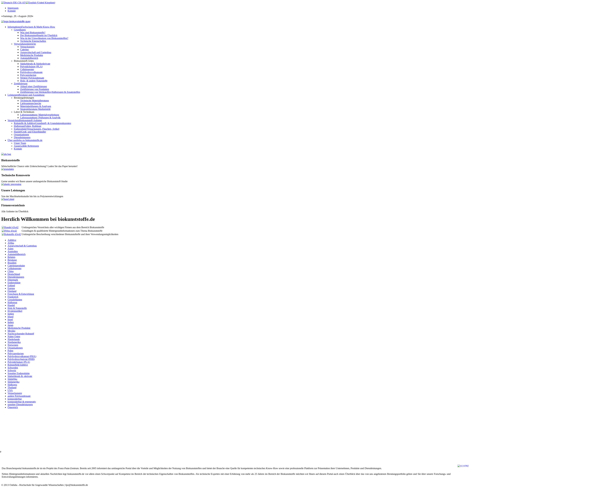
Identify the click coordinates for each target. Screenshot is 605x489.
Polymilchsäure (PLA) (19, 362)
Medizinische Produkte (19, 328)
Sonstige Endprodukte (19, 373)
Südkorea (12, 384)
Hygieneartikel (15, 311)
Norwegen (13, 345)
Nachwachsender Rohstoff (21, 333)
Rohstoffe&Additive (18, 364)
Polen (10, 350)
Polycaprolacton (16, 353)
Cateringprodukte (16, 265)
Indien (11, 313)
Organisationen (15, 347)
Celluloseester (14, 268)
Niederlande (14, 339)
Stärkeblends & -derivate (20, 376)
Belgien (11, 257)
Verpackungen (15, 393)
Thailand (12, 387)
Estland (11, 285)
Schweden (13, 367)
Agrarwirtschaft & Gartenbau (22, 245)
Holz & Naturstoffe (17, 308)
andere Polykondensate (19, 396)
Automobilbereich (17, 254)
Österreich (13, 407)
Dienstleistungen (16, 277)
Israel (10, 319)
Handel (11, 305)
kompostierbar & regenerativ (22, 401)
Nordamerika (14, 342)
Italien (11, 322)
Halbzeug (12, 302)
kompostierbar (15, 398)
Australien (13, 251)
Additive (12, 240)
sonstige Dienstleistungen (20, 404)
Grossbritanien (15, 299)
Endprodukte (14, 282)
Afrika (11, 243)
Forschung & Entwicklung (21, 294)
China (11, 271)
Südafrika (12, 379)
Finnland (12, 291)
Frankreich (13, 296)
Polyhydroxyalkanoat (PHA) (22, 356)
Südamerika (13, 381)
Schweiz (12, 370)
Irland (10, 316)
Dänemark (13, 279)
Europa (11, 288)
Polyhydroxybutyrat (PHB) (21, 359)
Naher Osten (14, 336)
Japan (10, 325)
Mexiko (11, 330)
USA (10, 390)
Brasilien (12, 262)
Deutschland (14, 274)
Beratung (12, 260)
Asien (10, 248)
